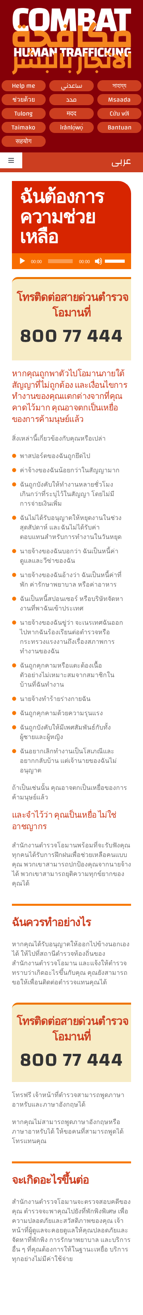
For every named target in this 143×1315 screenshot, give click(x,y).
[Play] (22, 261)
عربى (121, 163)
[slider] (116, 260)
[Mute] (98, 261)
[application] (71, 261)
